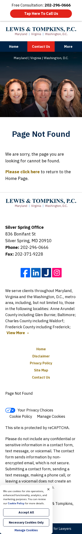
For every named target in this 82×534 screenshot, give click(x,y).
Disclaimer (41, 356)
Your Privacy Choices (35, 410)
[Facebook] (25, 272)
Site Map (41, 370)
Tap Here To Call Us (41, 13)
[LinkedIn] (36, 272)
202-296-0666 (34, 247)
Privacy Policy (41, 363)
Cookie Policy (20, 416)
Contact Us (41, 46)
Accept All (26, 512)
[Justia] (46, 272)
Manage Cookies (51, 416)
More (68, 46)
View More (16, 333)
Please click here (22, 172)
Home (14, 46)
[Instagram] (57, 272)
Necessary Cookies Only (26, 522)
